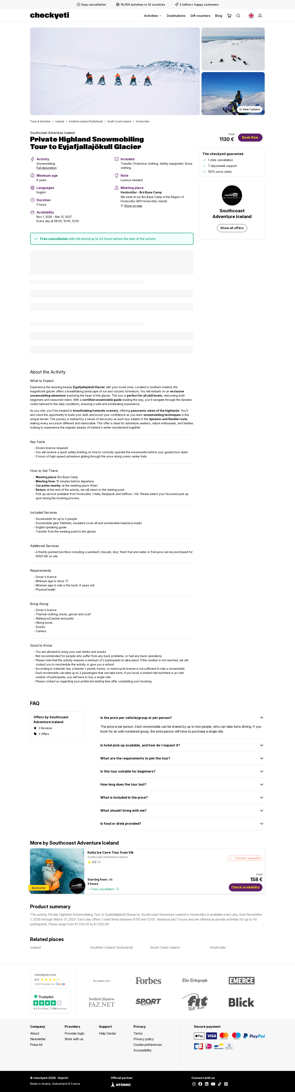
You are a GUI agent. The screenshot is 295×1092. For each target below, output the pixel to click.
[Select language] (251, 15)
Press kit (36, 1045)
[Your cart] (229, 15)
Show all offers (232, 228)
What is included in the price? (124, 797)
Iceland (59, 121)
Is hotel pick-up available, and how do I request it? (140, 745)
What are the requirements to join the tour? (135, 758)
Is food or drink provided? (120, 824)
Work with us (74, 1039)
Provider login (74, 1033)
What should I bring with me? (123, 810)
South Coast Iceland (119, 121)
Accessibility (142, 1050)
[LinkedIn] (206, 1084)
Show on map (133, 205)
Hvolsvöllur (142, 121)
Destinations (176, 16)
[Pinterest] (226, 1084)
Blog (218, 16)
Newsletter (38, 1039)
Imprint (63, 1078)
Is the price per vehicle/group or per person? (136, 718)
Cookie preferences (147, 1045)
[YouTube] (213, 1084)
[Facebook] (200, 1084)
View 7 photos (251, 109)
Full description (47, 167)
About (34, 1033)
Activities (151, 16)
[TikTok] (219, 1084)
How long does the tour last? (123, 784)
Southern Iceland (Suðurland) (86, 121)
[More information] (117, 889)
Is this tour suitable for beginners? (127, 771)
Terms (137, 1033)
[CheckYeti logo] (49, 15)
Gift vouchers (200, 16)
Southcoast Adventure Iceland (52, 133)
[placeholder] (260, 15)
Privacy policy (143, 1039)
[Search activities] (238, 15)
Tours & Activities (40, 121)
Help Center (107, 1033)
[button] (115, 71)
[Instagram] (193, 1084)
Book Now (250, 137)
